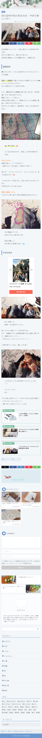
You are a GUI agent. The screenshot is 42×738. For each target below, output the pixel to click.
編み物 (17, 712)
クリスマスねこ (7, 704)
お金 (5, 646)
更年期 (21, 709)
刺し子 (28, 707)
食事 (39, 712)
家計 (4, 709)
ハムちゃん (8, 656)
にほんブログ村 (18, 480)
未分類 (6, 681)
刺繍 (3, 12)
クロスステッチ (6, 459)
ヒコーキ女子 (17, 459)
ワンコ (5, 707)
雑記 (5, 691)
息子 (10, 709)
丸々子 (11, 707)
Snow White (22, 701)
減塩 (12, 712)
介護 (5, 661)
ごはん (6, 651)
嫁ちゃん (35, 707)
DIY (4, 701)
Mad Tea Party (12, 701)
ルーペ (34, 704)
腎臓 (29, 712)
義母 (24, 712)
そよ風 (36, 701)
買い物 (6, 686)
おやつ (29, 701)
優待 (23, 707)
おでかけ (7, 641)
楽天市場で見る (21, 292)
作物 (17, 707)
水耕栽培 (5, 712)
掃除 (15, 709)
